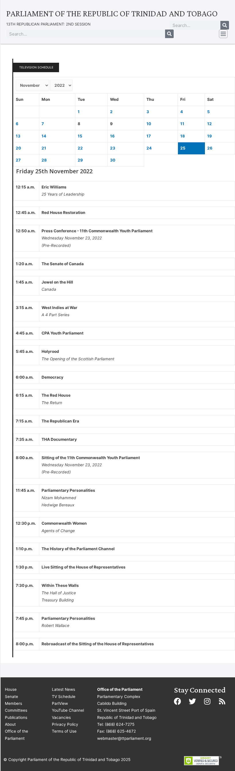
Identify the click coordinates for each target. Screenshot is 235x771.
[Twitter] (192, 701)
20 (18, 148)
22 (80, 148)
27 (18, 160)
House (11, 689)
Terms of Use (64, 731)
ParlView (60, 703)
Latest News (63, 689)
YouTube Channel (68, 710)
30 (112, 160)
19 (209, 136)
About (10, 724)
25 (182, 148)
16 (112, 136)
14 (44, 136)
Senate (11, 696)
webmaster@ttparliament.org (124, 738)
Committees (16, 710)
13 (18, 136)
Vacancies (61, 717)
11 (182, 123)
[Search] (224, 25)
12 (209, 123)
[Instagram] (207, 701)
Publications (16, 717)
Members (13, 703)
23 (112, 148)
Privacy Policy (65, 724)
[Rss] (222, 701)
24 (149, 148)
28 (44, 160)
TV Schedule (63, 696)
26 (209, 148)
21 (44, 148)
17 (148, 136)
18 (182, 136)
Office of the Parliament (16, 734)
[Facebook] (177, 701)
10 (148, 123)
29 (80, 160)
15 (80, 136)
